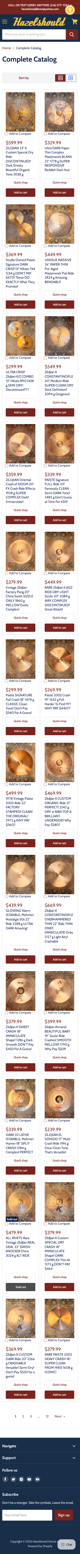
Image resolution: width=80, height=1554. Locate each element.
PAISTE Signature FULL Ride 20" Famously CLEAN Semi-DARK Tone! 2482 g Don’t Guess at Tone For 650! (58, 491)
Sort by (24, 78)
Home (6, 48)
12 (47, 1416)
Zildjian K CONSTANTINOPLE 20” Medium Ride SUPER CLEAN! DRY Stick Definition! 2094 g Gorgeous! (59, 383)
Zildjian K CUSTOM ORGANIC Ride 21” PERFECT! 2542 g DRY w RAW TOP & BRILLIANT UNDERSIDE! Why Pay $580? (58, 812)
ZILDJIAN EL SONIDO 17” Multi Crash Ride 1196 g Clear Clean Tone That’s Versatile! (57, 1143)
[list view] (71, 77)
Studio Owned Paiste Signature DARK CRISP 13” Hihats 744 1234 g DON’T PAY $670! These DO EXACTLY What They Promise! (20, 273)
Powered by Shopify (40, 1546)
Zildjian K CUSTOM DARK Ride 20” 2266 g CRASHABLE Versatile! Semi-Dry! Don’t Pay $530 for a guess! (20, 1365)
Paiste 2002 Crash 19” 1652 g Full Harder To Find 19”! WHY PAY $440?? (58, 701)
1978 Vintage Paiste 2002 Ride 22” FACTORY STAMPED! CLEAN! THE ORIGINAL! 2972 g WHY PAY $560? (19, 812)
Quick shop (21, 182)
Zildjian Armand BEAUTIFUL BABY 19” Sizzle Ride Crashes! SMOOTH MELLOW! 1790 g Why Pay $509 (58, 1038)
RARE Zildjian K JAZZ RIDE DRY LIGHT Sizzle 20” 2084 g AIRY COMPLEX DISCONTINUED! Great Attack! (58, 598)
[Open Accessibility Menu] (70, 10)
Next (58, 1416)
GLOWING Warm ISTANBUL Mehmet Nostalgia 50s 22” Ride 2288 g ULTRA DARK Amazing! (20, 919)
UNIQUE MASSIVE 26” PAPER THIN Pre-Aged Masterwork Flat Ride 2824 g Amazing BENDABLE (59, 271)
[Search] (72, 34)
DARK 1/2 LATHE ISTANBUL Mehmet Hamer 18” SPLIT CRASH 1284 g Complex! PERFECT (20, 1143)
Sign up (64, 1515)
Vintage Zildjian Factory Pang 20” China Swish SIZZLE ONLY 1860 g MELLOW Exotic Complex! (19, 598)
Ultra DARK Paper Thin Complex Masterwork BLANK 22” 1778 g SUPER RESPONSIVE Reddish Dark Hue (58, 159)
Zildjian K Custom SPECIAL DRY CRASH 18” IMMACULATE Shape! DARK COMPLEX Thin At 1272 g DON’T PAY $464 (57, 1253)
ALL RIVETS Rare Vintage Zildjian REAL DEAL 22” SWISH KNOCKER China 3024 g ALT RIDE (20, 1247)
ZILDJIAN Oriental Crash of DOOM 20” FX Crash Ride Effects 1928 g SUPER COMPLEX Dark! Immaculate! (20, 491)
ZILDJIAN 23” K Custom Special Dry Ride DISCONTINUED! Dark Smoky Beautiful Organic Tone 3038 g (20, 161)
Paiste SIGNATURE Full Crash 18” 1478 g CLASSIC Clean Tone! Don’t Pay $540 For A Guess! (20, 704)
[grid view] (60, 77)
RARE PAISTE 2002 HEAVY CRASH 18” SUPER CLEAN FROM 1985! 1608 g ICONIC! (58, 1363)
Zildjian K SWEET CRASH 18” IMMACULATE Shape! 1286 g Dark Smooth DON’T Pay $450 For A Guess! (20, 1038)
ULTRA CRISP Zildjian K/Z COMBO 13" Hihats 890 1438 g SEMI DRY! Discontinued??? (20, 381)
